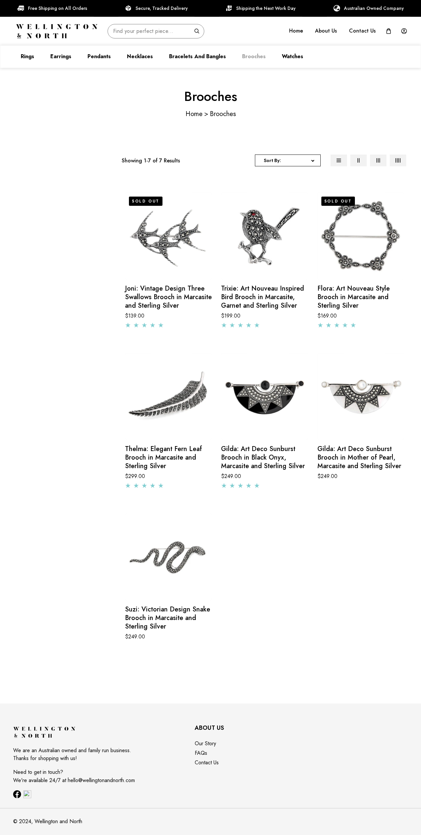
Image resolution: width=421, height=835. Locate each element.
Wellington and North (58, 821)
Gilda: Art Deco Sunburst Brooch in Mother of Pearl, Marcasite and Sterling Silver (359, 457)
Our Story (205, 743)
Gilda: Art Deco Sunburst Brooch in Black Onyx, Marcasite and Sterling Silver (263, 457)
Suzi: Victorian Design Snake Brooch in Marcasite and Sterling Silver (167, 618)
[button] (388, 31)
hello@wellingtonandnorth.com (101, 780)
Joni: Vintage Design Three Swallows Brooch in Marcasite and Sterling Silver (168, 297)
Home (194, 114)
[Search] (196, 31)
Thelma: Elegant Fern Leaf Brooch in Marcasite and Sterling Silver (163, 457)
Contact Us (207, 762)
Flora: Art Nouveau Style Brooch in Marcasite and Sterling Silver (353, 297)
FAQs (201, 753)
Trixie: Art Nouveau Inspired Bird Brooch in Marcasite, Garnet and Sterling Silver (262, 297)
